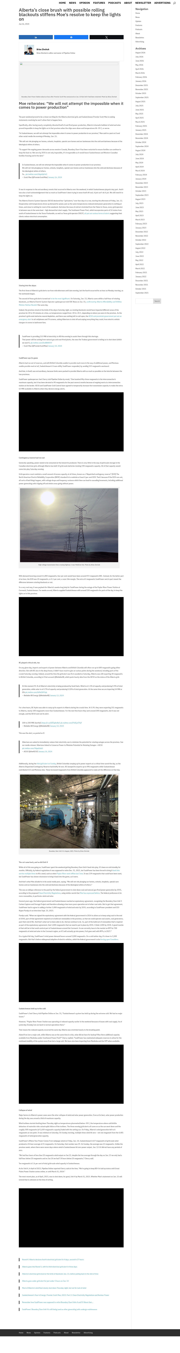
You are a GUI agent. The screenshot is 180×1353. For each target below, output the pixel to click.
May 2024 (139, 162)
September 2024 (142, 146)
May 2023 (139, 211)
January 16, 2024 (55, 177)
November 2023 (141, 187)
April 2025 (139, 118)
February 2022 (141, 272)
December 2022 (141, 232)
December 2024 (141, 134)
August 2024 (140, 150)
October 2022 (140, 240)
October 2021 (140, 289)
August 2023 (140, 199)
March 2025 (140, 122)
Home (62, 3)
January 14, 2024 (55, 346)
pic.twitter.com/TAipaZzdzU (32, 748)
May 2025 (139, 113)
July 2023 (139, 203)
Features (99, 3)
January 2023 (140, 228)
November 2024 (141, 138)
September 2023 (142, 195)
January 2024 (140, 179)
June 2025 (139, 110)
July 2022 (139, 252)
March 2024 (140, 170)
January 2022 (140, 276)
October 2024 (140, 142)
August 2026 (140, 52)
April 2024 (139, 166)
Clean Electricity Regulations (50, 893)
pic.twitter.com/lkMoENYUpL (36, 692)
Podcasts (114, 3)
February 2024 (141, 175)
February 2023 (141, 223)
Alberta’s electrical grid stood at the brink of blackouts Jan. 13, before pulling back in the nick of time (60, 1274)
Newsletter (143, 3)
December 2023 (141, 183)
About (128, 3)
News (72, 3)
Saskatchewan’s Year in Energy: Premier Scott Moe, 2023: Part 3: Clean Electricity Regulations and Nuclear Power (65, 1295)
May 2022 (139, 260)
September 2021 (142, 293)
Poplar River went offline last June (70, 873)
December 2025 (141, 85)
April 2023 (139, 215)
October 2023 (140, 191)
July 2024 (139, 154)
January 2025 (140, 130)
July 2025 (139, 105)
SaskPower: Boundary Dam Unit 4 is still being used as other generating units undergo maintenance (59, 1309)
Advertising (162, 3)
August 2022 (140, 248)
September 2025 (142, 97)
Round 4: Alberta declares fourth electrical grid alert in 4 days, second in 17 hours (53, 1259)
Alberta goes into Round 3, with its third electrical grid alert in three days (49, 1266)
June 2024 (139, 158)
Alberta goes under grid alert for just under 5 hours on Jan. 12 (45, 1281)
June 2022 (139, 256)
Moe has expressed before (90, 893)
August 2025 (140, 101)
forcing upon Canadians (109, 939)
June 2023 (139, 207)
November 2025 (141, 89)
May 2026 (139, 65)
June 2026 (139, 61)
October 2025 (140, 93)
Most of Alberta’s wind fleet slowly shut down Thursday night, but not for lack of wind (54, 1288)
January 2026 (140, 81)
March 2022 (140, 268)
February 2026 (141, 77)
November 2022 (141, 236)
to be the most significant (60, 298)
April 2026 (139, 69)
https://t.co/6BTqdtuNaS (51, 723)
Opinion (84, 3)
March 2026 (140, 73)
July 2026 (139, 57)
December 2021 (141, 280)
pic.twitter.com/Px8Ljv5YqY (71, 723)
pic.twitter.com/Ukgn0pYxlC (36, 174)
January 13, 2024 (57, 695)
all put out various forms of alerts (97, 213)
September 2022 (142, 244)
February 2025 (141, 126)
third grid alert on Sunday (46, 763)
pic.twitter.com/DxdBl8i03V (41, 343)
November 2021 (141, 285)
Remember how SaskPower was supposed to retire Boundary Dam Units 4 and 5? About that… (57, 1302)
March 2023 (140, 219)
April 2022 (139, 264)
